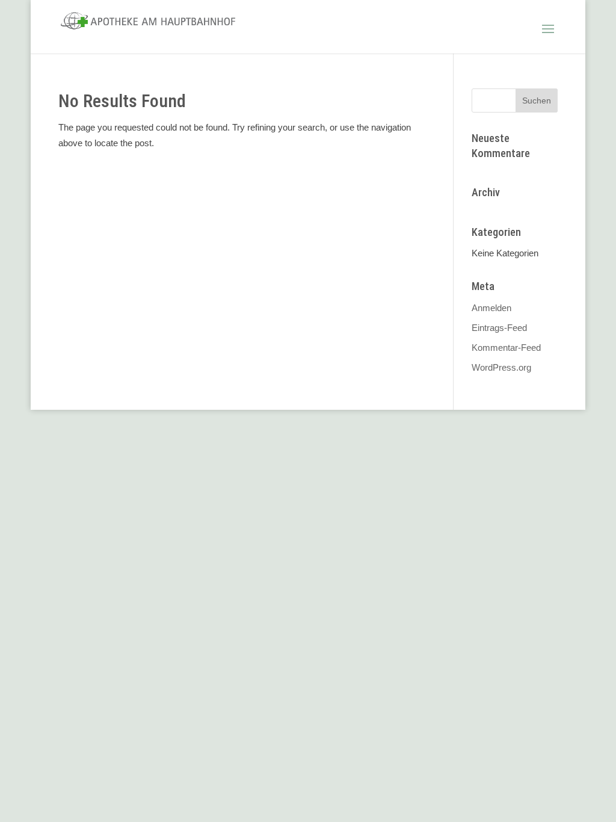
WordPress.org (501, 367)
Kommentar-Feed (506, 347)
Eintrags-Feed (499, 328)
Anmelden (491, 308)
